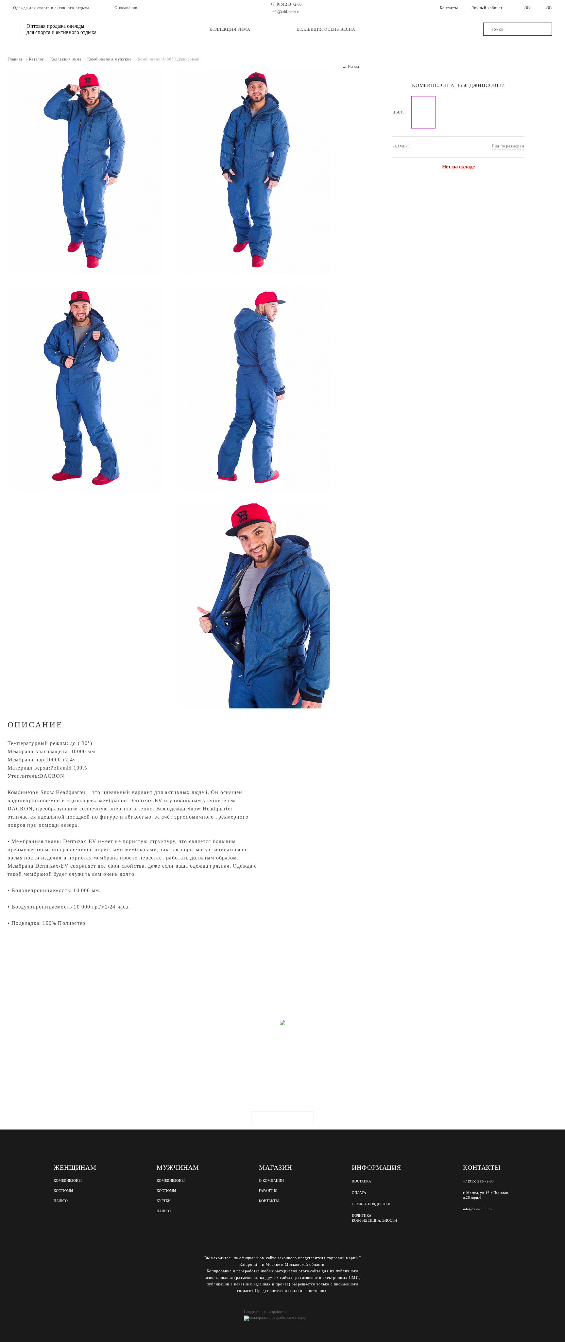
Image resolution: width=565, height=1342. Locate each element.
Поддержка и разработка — (268, 1311)
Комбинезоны (68, 1180)
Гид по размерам (508, 146)
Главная (17, 59)
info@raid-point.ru (285, 11)
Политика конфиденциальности (374, 1218)
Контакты (269, 1201)
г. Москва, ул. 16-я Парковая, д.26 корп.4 (486, 1195)
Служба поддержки (371, 1204)
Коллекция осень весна (326, 29)
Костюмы (63, 1191)
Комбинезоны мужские (111, 59)
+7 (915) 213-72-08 (285, 4)
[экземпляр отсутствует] (423, 112)
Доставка (361, 1181)
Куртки (164, 1201)
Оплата (359, 1193)
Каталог (38, 59)
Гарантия (268, 1191)
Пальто (61, 1201)
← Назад (350, 66)
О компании (125, 8)
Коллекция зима (230, 29)
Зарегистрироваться (282, 1118)
